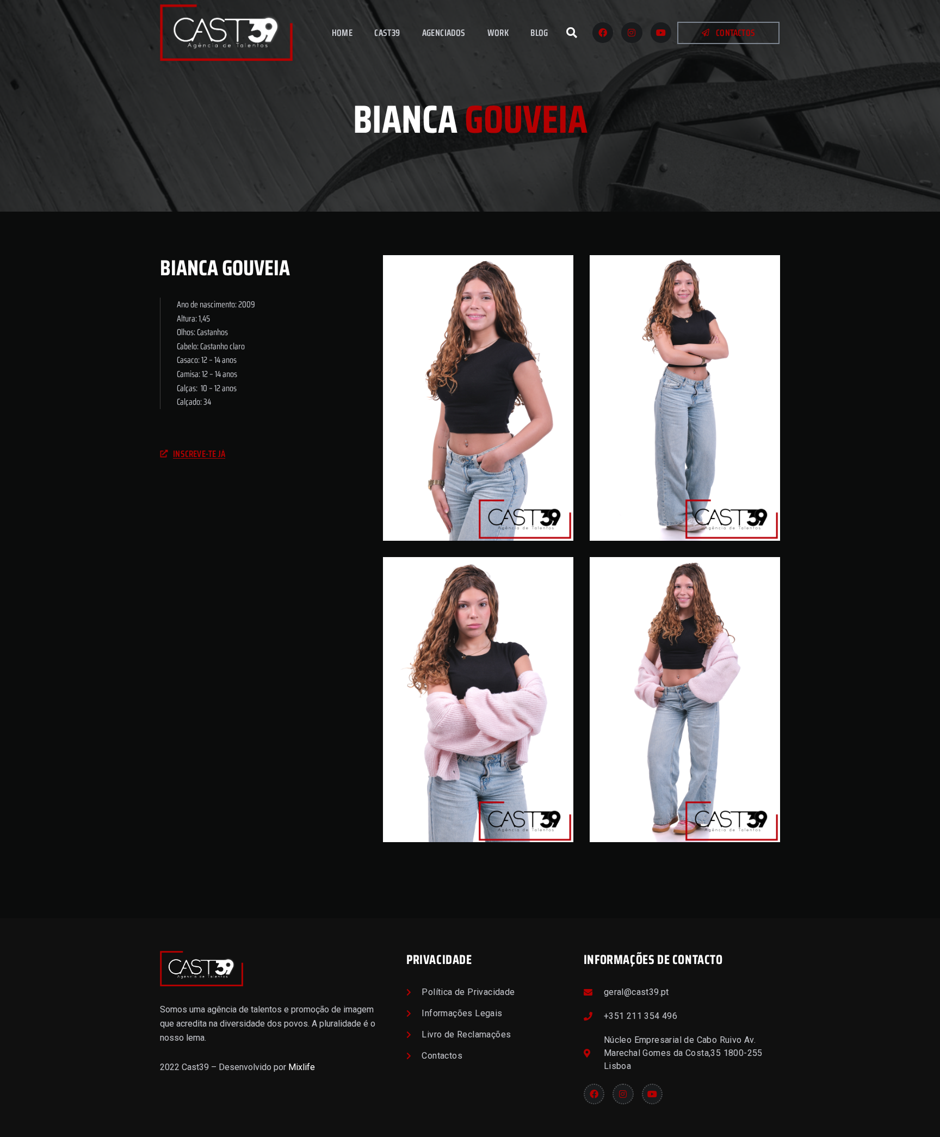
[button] (572, 32)
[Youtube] (661, 32)
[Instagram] (631, 32)
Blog (539, 33)
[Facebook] (602, 32)
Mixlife (301, 1067)
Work (498, 33)
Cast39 (387, 33)
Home (342, 33)
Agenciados (444, 33)
